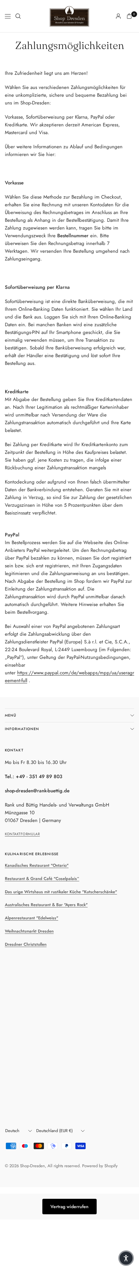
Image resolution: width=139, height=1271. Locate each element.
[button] (126, 1258)
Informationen (22, 728)
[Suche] (18, 16)
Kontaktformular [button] (22, 834)
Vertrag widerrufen (69, 1206)
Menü (10, 715)
